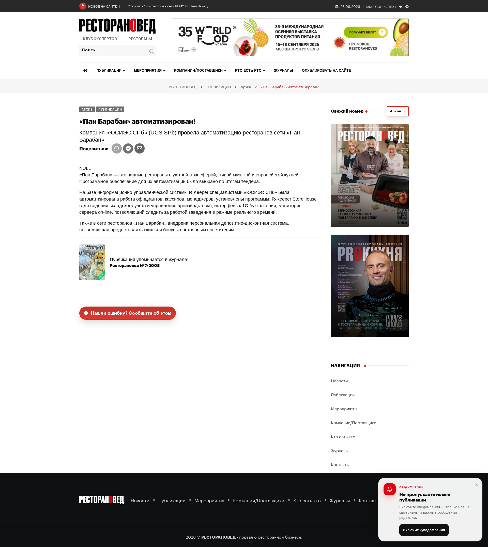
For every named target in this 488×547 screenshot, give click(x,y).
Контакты (340, 464)
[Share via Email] (139, 148)
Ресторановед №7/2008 (135, 266)
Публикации (109, 71)
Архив (396, 111)
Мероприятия (148, 71)
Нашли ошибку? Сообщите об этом (131, 313)
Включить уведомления (424, 530)
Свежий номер (347, 111)
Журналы (283, 71)
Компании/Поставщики (198, 71)
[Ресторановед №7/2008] (92, 262)
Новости (339, 380)
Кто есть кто (248, 71)
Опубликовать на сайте (326, 71)
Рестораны (140, 39)
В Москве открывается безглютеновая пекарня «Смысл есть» (176, 5)
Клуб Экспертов (100, 39)
